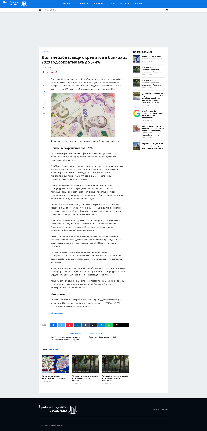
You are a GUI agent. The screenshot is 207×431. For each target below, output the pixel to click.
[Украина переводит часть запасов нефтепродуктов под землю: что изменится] (136, 146)
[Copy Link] (56, 72)
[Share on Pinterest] (52, 72)
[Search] (167, 10)
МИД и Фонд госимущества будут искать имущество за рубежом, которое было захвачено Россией (66, 339)
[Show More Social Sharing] (60, 72)
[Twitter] (44, 85)
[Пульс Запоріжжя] (15, 4)
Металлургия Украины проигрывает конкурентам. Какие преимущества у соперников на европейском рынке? (153, 130)
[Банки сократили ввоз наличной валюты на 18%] (55, 364)
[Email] (44, 113)
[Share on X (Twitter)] (47, 72)
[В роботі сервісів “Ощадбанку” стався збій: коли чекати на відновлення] (136, 113)
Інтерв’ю (125, 4)
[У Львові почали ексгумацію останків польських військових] (85, 364)
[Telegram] (44, 102)
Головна (68, 4)
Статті (111, 4)
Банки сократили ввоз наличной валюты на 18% (53, 377)
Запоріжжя (82, 4)
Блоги (138, 4)
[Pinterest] (44, 96)
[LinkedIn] (44, 91)
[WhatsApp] (44, 108)
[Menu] (40, 10)
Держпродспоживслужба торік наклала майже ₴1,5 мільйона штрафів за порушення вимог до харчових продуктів (152, 98)
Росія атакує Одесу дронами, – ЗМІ (102, 337)
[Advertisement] (103, 28)
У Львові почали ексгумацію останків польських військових (85, 378)
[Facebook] (44, 80)
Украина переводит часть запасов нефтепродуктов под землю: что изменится (153, 146)
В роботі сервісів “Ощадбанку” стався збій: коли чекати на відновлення (152, 114)
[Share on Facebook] (43, 72)
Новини (98, 4)
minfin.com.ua (57, 313)
